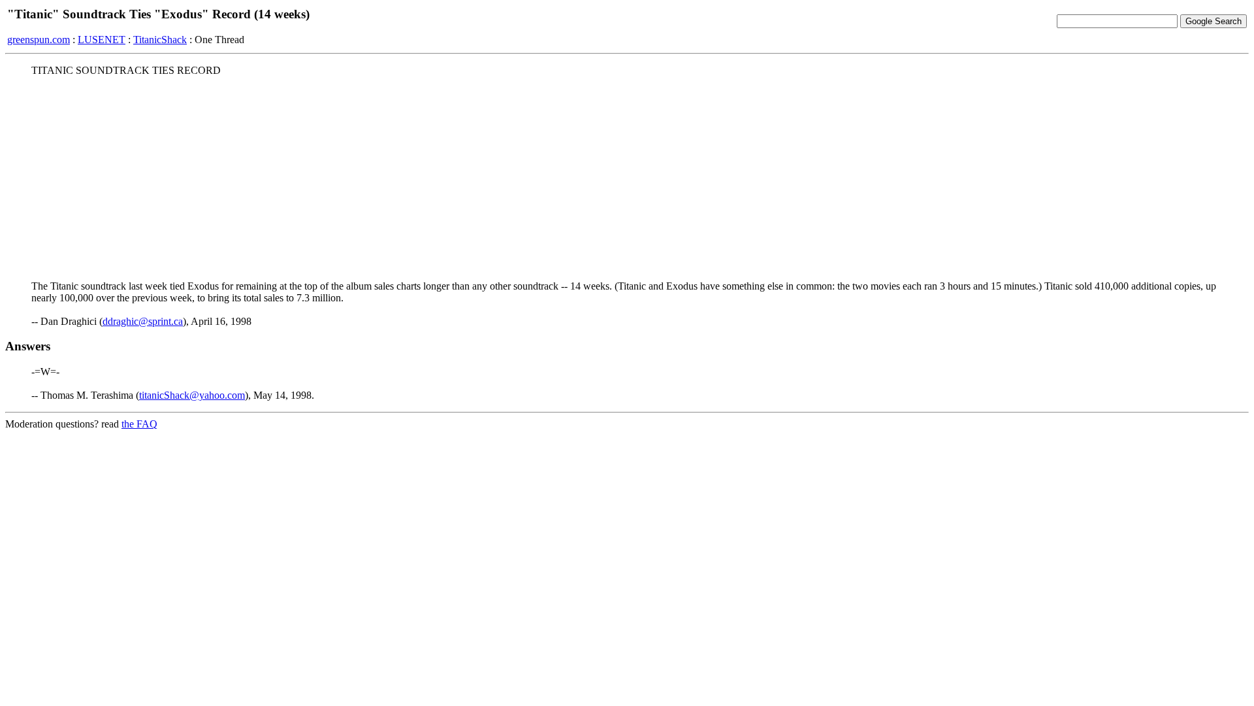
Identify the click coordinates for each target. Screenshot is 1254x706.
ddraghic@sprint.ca (143, 321)
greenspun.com (38, 39)
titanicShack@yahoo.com (192, 395)
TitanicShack (160, 39)
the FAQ (139, 423)
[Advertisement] (627, 178)
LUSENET (101, 39)
